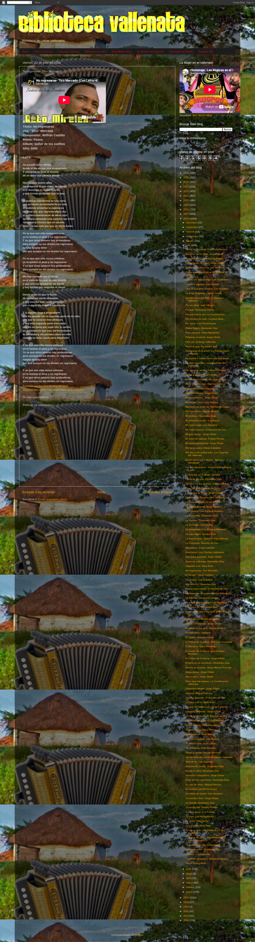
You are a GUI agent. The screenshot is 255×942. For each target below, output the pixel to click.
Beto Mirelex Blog (122, 51)
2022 (186, 191)
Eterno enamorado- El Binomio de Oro (206, 588)
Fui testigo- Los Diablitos (198, 579)
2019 (186, 205)
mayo (189, 873)
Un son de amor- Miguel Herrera (203, 784)
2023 (186, 186)
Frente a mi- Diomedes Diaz (200, 584)
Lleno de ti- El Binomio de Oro (201, 488)
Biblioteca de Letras (96, 51)
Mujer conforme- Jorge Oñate (201, 397)
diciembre (192, 222)
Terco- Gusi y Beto (195, 863)
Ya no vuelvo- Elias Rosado (200, 748)
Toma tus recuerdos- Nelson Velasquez (207, 858)
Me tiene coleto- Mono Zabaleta (202, 448)
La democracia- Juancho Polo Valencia (206, 538)
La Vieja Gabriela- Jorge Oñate (202, 502)
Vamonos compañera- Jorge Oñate (204, 775)
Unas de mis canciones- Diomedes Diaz (207, 780)
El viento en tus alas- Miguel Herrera (205, 628)
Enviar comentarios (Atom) (52, 499)
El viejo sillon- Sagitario (198, 632)
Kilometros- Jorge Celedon (200, 548)
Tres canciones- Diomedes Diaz (202, 849)
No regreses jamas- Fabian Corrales (205, 370)
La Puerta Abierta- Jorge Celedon (203, 506)
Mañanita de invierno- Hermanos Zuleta (207, 407)
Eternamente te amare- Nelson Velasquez (208, 593)
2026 (186, 173)
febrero (190, 887)
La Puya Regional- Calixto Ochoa (203, 293)
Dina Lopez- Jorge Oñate (199, 676)
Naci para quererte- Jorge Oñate (203, 557)
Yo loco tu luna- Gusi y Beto (200, 743)
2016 (186, 218)
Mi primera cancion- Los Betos (202, 420)
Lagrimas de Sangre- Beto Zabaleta (205, 497)
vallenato (78, 390)
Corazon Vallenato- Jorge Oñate (203, 711)
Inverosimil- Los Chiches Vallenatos (204, 552)
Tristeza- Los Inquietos (197, 854)
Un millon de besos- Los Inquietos (204, 793)
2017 (186, 214)
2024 (186, 182)
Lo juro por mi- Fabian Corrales (202, 474)
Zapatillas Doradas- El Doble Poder (204, 720)
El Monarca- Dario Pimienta (200, 646)
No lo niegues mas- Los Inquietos (203, 384)
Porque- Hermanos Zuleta (199, 310)
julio (188, 245)
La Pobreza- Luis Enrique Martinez (204, 511)
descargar (54, 390)
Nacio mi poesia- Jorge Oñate (201, 393)
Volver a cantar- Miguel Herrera (202, 752)
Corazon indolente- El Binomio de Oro (206, 716)
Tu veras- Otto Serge (197, 821)
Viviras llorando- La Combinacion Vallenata (208, 757)
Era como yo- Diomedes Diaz (201, 607)
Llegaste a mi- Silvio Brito (199, 566)
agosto (190, 241)
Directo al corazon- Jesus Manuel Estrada (208, 667)
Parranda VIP (205, 51)
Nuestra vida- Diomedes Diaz (201, 346)
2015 (186, 897)
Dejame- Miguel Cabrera (198, 693)
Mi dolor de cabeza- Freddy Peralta (204, 438)
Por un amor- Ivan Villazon (200, 305)
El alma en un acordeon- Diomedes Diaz (207, 663)
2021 (186, 195)
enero (189, 892)
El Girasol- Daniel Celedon (199, 575)
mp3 (69, 390)
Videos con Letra (43, 51)
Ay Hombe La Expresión (150, 51)
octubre (190, 231)
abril (189, 878)
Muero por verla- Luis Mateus (201, 402)
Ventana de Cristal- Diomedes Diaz (204, 766)
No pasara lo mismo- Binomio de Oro (205, 379)
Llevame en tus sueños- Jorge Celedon (207, 483)
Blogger (139, 935)
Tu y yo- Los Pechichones (199, 816)
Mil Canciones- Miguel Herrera (202, 411)
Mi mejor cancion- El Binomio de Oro (205, 429)
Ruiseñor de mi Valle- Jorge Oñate (204, 254)
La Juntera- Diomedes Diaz (200, 520)
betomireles (40, 390)
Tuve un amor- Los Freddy (200, 812)
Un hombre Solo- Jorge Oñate (202, 798)
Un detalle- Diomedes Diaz (200, 803)
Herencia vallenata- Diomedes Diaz (204, 561)
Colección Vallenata (69, 51)
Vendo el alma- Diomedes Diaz (202, 771)
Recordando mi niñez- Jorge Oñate (204, 263)
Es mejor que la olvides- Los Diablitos (206, 602)
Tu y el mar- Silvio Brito (198, 825)
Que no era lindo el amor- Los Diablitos (206, 288)
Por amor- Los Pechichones (200, 323)
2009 (186, 920)
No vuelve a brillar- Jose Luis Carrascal (206, 358)
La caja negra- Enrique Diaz (200, 534)
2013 (186, 906)
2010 (186, 916)
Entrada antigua (160, 492)
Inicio (25, 51)
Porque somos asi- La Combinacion (205, 314)
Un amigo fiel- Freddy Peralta (201, 807)
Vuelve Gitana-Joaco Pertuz (200, 729)
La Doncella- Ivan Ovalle (198, 525)
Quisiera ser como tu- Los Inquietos (205, 267)
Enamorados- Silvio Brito (198, 734)
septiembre (192, 236)
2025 (186, 177)
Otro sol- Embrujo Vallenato (200, 342)
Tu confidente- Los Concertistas (202, 845)
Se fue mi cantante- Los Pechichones (205, 249)
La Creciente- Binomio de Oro (201, 543)
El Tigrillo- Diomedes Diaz (199, 637)
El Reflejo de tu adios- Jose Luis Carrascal (208, 642)
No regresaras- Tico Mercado (201, 570)
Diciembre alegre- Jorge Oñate (202, 688)
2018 (186, 209)
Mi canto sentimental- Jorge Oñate (204, 443)
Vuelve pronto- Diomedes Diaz (202, 725)
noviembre (192, 227)
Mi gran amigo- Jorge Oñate (200, 434)
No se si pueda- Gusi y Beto (200, 375)
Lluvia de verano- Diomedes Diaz (203, 479)
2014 (186, 902)
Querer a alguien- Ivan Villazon (202, 284)
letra (63, 390)
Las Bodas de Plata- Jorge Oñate (203, 493)
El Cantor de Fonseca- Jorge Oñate (205, 658)
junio (189, 869)
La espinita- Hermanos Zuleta (201, 598)
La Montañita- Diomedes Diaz (201, 515)
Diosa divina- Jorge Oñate (199, 672)
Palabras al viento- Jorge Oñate (202, 337)
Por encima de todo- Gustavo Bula (204, 319)
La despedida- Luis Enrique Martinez (205, 529)
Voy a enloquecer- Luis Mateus (202, 739)
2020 (186, 200)
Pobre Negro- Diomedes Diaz (201, 328)
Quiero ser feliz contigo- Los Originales (206, 279)
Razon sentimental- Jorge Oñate (203, 623)
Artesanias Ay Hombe (181, 51)
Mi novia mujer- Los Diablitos (201, 425)
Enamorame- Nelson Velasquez (202, 619)
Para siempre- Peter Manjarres (202, 332)
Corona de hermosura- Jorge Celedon (206, 707)
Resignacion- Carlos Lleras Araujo (204, 258)
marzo (190, 882)
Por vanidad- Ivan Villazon (199, 388)
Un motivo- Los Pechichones (201, 789)
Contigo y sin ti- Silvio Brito (200, 702)
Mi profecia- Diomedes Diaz (200, 416)
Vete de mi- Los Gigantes (199, 761)
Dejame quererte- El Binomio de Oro (205, 698)
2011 (186, 911)
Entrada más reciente (38, 492)
